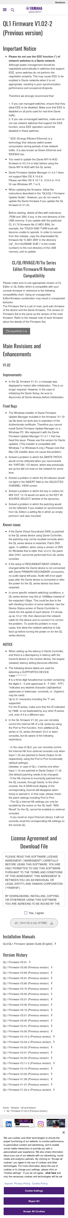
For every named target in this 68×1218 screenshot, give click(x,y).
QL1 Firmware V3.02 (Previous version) (26, 1074)
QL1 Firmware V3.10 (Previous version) (26, 1068)
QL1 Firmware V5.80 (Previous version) (26, 983)
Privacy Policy (22, 1183)
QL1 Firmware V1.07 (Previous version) (26, 1084)
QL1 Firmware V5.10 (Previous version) (26, 1010)
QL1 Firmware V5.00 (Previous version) (26, 1020)
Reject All (33, 1201)
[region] (34, 1172)
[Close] (64, 1132)
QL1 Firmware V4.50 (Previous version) (26, 1031)
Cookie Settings (34, 1190)
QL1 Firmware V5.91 (15, 962)
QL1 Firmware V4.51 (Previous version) (26, 1026)
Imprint (9, 1183)
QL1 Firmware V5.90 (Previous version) (26, 967)
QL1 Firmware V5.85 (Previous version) (26, 972)
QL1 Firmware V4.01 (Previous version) (26, 1052)
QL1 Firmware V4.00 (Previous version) (26, 1058)
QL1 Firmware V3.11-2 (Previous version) (27, 1063)
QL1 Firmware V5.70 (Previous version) (26, 988)
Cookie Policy (40, 1183)
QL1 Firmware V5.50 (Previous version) (26, 1004)
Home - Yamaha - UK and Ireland (19, 1107)
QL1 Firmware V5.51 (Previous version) (26, 999)
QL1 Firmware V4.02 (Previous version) (26, 1047)
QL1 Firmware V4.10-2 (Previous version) (27, 1036)
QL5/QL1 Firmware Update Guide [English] (27, 943)
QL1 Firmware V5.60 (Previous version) (26, 994)
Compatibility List (17, 331)
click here (50, 1172)
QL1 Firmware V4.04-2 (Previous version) (27, 1042)
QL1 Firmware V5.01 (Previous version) (26, 1015)
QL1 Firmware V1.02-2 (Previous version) (27, 1089)
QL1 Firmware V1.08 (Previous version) (26, 1079)
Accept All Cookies (34, 1211)
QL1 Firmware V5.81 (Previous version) (26, 978)
